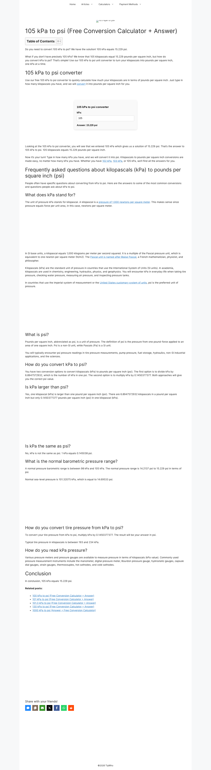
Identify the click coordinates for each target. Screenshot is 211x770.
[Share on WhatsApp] (64, 708)
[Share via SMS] (28, 708)
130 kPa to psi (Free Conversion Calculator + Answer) (63, 606)
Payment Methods (128, 4)
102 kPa (107, 161)
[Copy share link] (35, 708)
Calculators (104, 4)
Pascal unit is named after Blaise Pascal (113, 257)
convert (81, 83)
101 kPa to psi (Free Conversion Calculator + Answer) (63, 599)
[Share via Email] (42, 708)
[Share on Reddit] (71, 708)
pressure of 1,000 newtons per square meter (124, 202)
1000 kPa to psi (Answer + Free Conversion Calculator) (64, 610)
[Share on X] (49, 708)
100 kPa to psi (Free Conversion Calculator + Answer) (63, 595)
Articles (85, 4)
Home (73, 4)
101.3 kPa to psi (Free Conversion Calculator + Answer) (64, 603)
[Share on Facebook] (57, 708)
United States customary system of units (123, 282)
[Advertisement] (105, 231)
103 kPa (117, 161)
